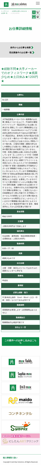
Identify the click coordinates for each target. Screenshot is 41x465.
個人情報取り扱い (10, 457)
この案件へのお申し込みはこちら (20, 341)
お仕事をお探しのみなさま (19, 11)
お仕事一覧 (4, 13)
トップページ (5, 11)
